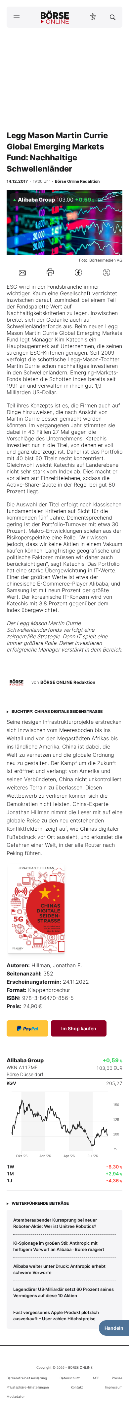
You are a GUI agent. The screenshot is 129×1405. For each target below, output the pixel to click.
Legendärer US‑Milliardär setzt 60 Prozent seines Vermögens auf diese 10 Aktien (63, 1292)
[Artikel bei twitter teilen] (106, 272)
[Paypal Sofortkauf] (27, 1028)
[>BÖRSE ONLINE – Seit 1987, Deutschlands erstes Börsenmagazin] (55, 17)
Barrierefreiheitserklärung (27, 1378)
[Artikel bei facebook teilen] (78, 272)
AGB (96, 1378)
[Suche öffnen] (112, 17)
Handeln (114, 1328)
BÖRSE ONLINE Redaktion (67, 682)
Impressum (113, 1387)
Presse (117, 1378)
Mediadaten (16, 1396)
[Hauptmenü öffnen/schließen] (16, 17)
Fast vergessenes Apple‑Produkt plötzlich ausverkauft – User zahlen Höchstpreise (56, 1315)
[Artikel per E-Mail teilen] (22, 272)
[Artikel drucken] (50, 272)
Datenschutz (70, 1378)
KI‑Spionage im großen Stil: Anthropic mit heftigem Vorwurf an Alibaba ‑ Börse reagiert (58, 1246)
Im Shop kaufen (78, 1028)
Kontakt (77, 1387)
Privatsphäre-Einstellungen (28, 1387)
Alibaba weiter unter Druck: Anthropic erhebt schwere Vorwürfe (59, 1269)
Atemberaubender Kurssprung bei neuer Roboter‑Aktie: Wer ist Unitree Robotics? (55, 1223)
